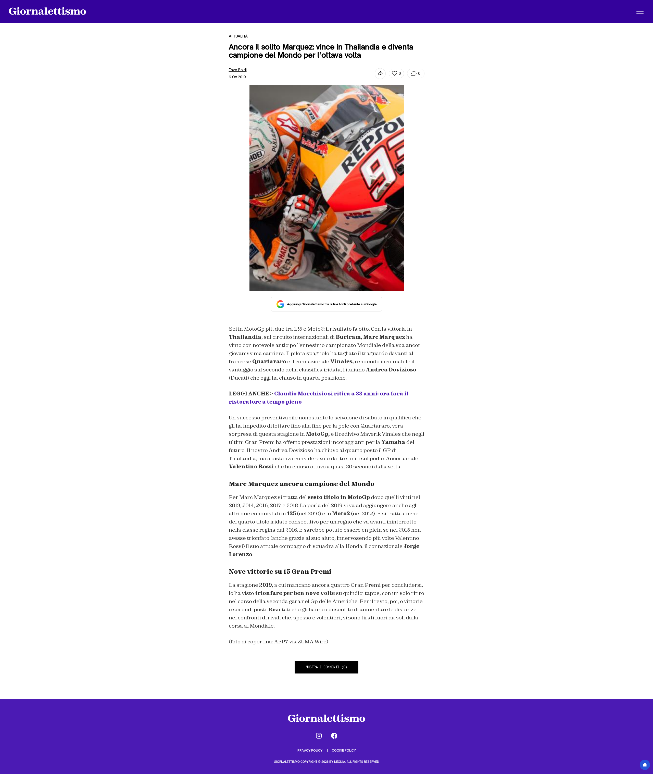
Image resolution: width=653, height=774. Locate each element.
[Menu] (640, 11)
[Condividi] (380, 73)
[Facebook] (334, 736)
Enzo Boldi (238, 70)
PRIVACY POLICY (310, 750)
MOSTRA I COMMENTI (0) (326, 667)
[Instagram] (319, 736)
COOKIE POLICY (344, 750)
